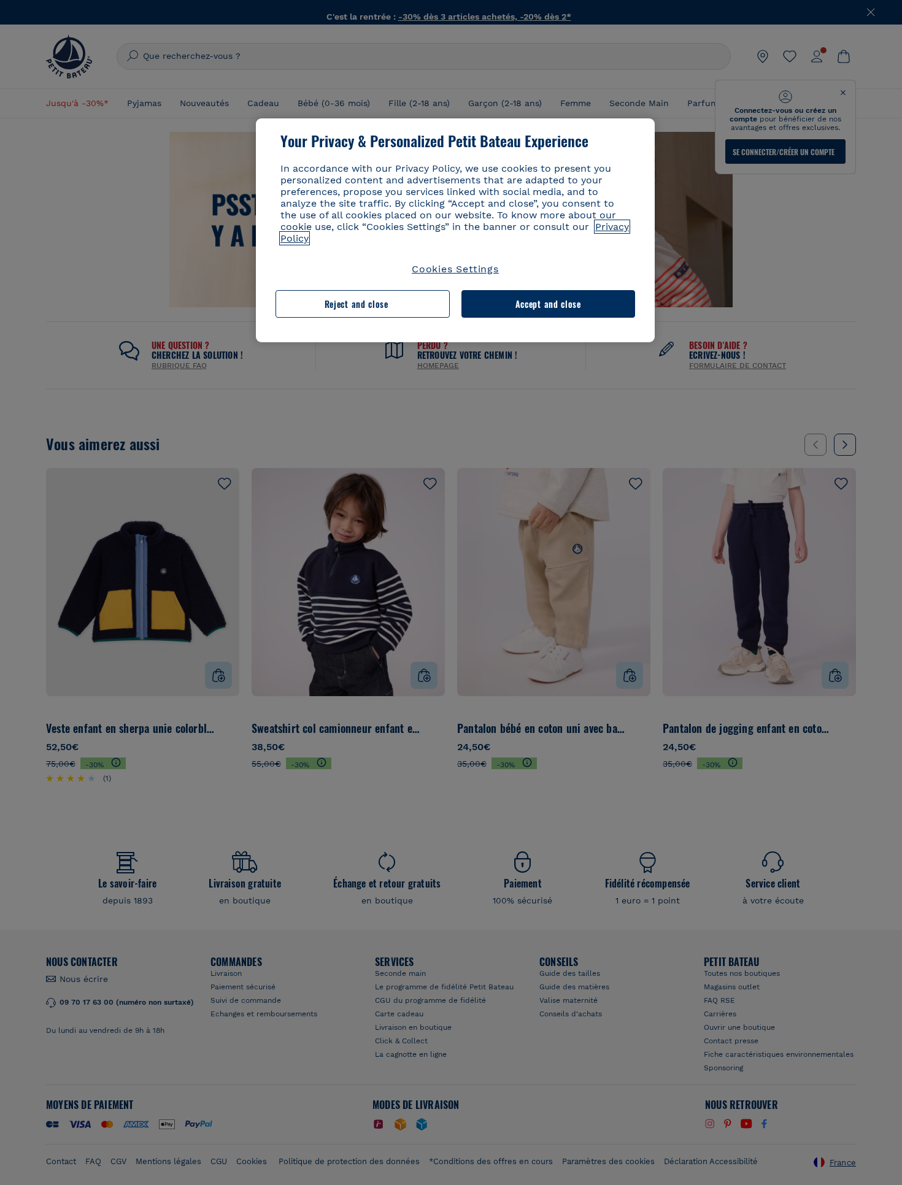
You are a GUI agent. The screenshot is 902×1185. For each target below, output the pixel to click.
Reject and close (356, 303)
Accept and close (548, 303)
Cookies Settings (455, 269)
